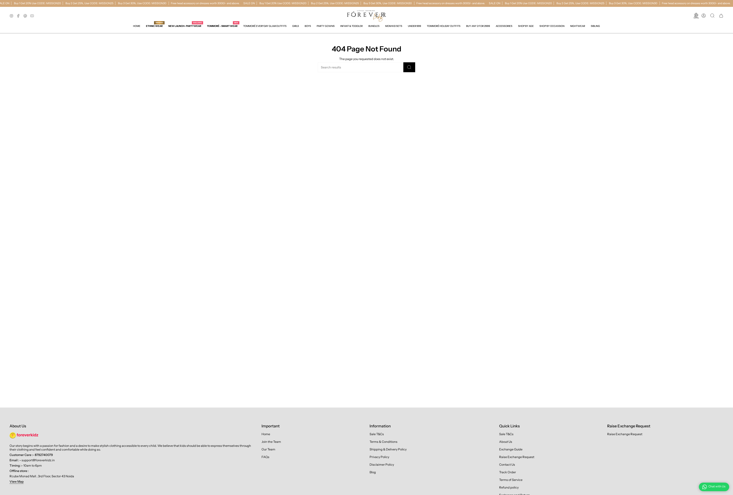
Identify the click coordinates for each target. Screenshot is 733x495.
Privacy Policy (379, 457)
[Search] (409, 67)
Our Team (268, 449)
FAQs (265, 457)
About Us (505, 442)
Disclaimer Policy (382, 464)
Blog (373, 472)
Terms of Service (510, 480)
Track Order (507, 472)
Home (266, 434)
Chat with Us (716, 486)
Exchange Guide (510, 449)
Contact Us (507, 464)
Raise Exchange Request (516, 457)
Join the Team (271, 442)
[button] (295, 26)
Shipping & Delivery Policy (388, 449)
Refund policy (509, 487)
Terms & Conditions (383, 442)
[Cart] (721, 15)
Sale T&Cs (377, 434)
